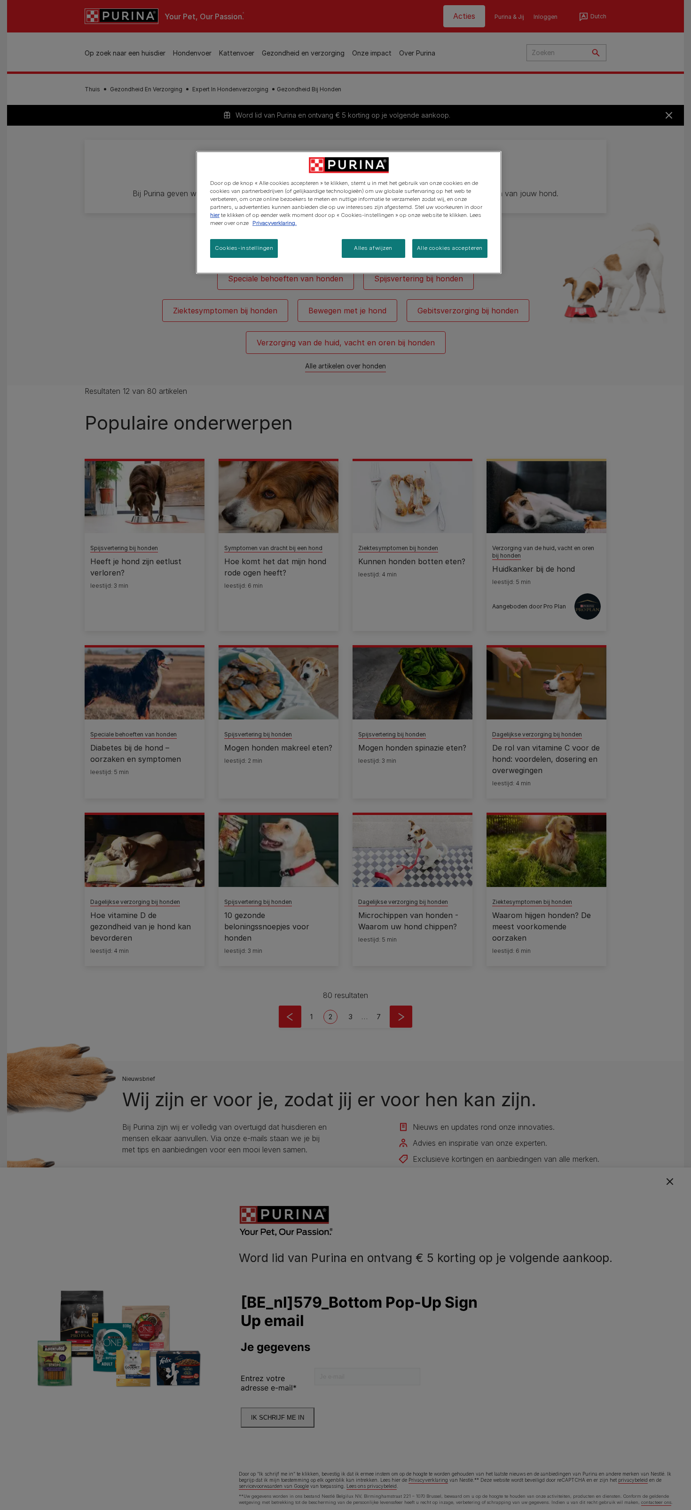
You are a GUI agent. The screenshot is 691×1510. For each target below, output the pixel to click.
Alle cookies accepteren (450, 248)
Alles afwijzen (373, 248)
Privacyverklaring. (274, 223)
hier (215, 215)
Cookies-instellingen (244, 248)
